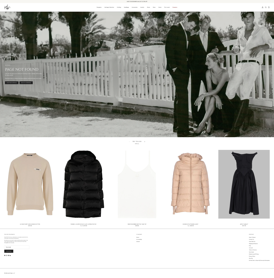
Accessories (134, 7)
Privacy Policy (252, 256)
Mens (154, 7)
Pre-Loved (167, 7)
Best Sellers (137, 141)
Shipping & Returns (253, 243)
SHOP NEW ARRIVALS (12, 82)
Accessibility (139, 239)
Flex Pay (251, 258)
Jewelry (142, 7)
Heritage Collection (109, 7)
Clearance (174, 7)
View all (137, 143)
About (137, 237)
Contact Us (251, 239)
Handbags (126, 7)
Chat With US (252, 241)
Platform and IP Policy (254, 254)
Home (159, 7)
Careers (138, 241)
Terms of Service (253, 250)
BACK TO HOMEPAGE (26, 82)
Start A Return (252, 237)
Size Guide (251, 252)
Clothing (119, 7)
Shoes (148, 7)
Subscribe (8, 251)
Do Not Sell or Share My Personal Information (259, 260)
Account (251, 248)
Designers (99, 7)
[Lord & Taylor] (7, 7)
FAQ (250, 245)
